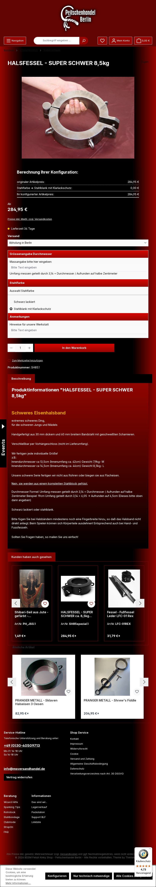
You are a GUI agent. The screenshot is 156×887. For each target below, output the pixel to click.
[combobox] (57, 40)
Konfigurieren (57, 875)
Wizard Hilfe (11, 802)
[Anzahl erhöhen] (29, 348)
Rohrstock (9, 812)
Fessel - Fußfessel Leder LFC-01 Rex (120, 614)
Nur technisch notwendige (91, 875)
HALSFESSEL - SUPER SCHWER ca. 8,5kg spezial (77, 614)
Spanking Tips (12, 807)
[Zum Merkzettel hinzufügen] (45, 604)
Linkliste (36, 822)
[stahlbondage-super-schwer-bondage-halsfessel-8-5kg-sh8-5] (78, 118)
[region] (78, 118)
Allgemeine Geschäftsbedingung (89, 763)
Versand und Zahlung (82, 758)
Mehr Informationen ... (18, 883)
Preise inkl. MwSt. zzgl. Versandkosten (30, 219)
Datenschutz (77, 768)
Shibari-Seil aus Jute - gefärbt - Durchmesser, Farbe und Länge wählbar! (31, 614)
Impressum (76, 743)
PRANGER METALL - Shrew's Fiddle (110, 700)
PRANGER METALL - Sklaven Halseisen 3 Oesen (36, 702)
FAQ (6, 832)
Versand (21, 236)
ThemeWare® (133, 857)
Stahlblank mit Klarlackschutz (32, 308)
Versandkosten (68, 854)
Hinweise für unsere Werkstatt (29, 324)
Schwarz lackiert (24, 301)
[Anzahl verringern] (11, 348)
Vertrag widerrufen (19, 777)
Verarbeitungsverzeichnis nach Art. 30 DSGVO (97, 773)
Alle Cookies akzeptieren (133, 875)
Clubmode (10, 822)
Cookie (74, 753)
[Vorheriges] (16, 603)
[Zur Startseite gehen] (78, 18)
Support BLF (39, 817)
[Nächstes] (140, 603)
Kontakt (74, 738)
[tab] (21, 378)
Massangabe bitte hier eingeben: (31, 261)
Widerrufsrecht (79, 748)
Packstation (38, 812)
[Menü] (150, 849)
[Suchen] (83, 40)
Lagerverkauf (39, 807)
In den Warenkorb (74, 347)
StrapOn (8, 827)
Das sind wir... (39, 802)
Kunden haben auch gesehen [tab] (31, 557)
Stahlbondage (12, 817)
